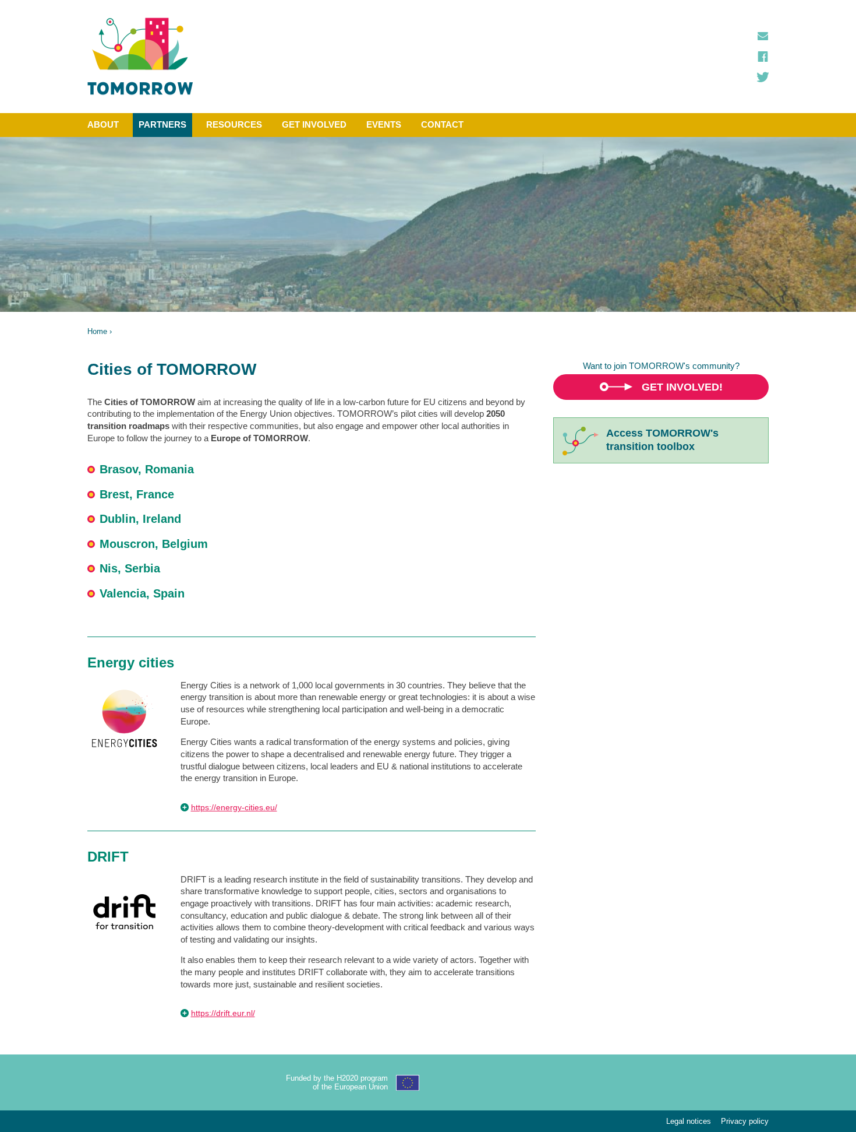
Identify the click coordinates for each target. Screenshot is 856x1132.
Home (97, 331)
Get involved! (682, 387)
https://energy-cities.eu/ (234, 807)
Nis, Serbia (130, 568)
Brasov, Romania (147, 469)
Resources (234, 124)
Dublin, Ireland (140, 518)
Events (383, 124)
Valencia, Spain (142, 593)
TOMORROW (140, 56)
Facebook (763, 56)
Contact (442, 124)
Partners (162, 124)
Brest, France (137, 494)
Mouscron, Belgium (154, 543)
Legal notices (688, 1121)
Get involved (314, 124)
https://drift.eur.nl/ (223, 1013)
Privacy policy (745, 1121)
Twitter (763, 77)
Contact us (763, 36)
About (103, 124)
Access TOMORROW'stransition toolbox (662, 439)
